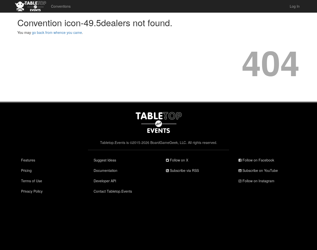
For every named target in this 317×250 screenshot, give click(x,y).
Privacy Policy (32, 191)
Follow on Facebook (257, 160)
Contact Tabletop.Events (113, 191)
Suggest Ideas (105, 160)
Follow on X (178, 160)
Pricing (26, 170)
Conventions (61, 6)
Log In (295, 6)
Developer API (105, 180)
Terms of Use (31, 180)
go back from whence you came (57, 32)
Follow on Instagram (257, 180)
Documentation (105, 170)
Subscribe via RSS (184, 170)
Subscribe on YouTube (259, 170)
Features (28, 160)
